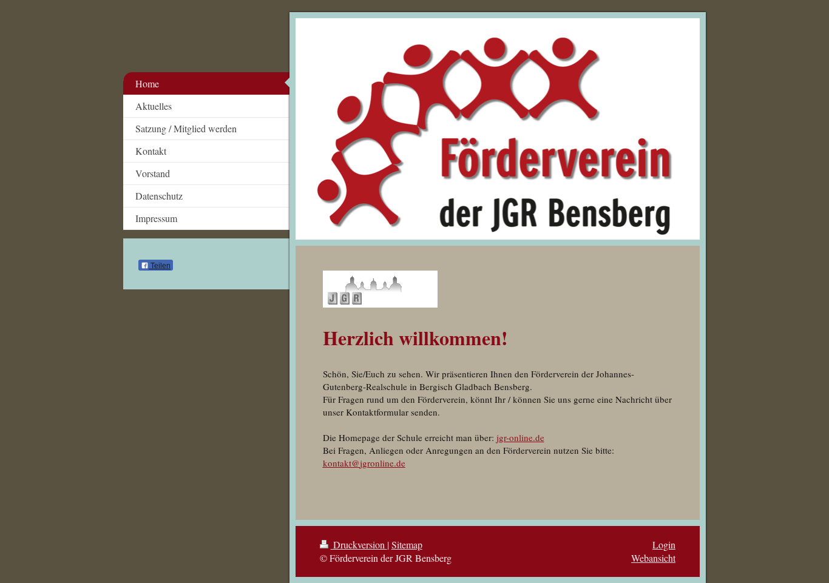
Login (663, 544)
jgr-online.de (520, 437)
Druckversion (359, 544)
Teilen (160, 265)
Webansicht (653, 557)
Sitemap (406, 544)
